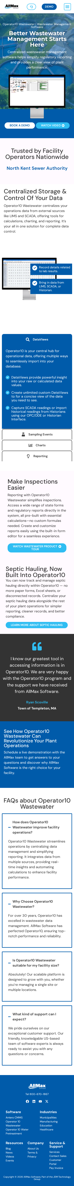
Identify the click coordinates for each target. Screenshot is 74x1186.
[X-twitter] (46, 1101)
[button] (67, 6)
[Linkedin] (34, 1101)
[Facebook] (27, 1101)
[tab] (37, 339)
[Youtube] (40, 1101)
